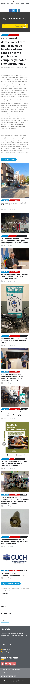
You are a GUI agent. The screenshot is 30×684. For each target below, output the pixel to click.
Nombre (3, 606)
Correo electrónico (6, 613)
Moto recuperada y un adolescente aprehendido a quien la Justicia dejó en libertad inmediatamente (14, 414)
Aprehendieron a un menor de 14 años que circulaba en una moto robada (14, 340)
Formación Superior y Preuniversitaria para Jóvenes (12, 574)
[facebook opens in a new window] (10, 10)
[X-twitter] (14, 663)
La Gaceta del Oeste (9, 67)
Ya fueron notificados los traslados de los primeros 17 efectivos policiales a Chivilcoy (14, 276)
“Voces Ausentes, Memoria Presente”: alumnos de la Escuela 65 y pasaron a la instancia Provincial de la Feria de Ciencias (15, 500)
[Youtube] (6, 663)
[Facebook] (10, 663)
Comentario (4, 593)
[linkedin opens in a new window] (16, 10)
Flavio (5, 209)
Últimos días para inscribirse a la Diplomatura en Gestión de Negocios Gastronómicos (14, 463)
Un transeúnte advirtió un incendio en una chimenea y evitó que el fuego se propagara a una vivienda (15, 241)
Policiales (12, 7)
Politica (18, 7)
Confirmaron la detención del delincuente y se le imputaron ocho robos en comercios (15, 542)
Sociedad (17, 3)
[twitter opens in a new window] (13, 10)
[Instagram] (2, 663)
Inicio (12, 3)
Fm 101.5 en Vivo (5, 3)
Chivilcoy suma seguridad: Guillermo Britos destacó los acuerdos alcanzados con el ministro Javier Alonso (12, 377)
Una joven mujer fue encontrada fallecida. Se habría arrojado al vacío (14, 205)
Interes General (25, 3)
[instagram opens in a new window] (19, 10)
